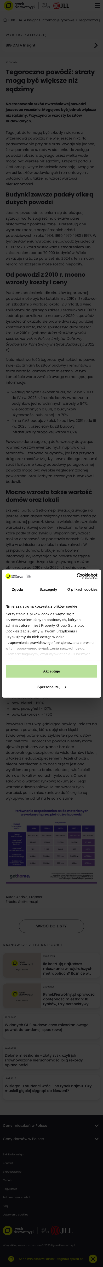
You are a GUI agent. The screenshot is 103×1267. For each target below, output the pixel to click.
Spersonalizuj (48, 687)
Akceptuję (51, 671)
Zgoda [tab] (17, 589)
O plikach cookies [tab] (82, 589)
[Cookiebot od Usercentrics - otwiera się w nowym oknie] (76, 576)
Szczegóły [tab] (48, 589)
